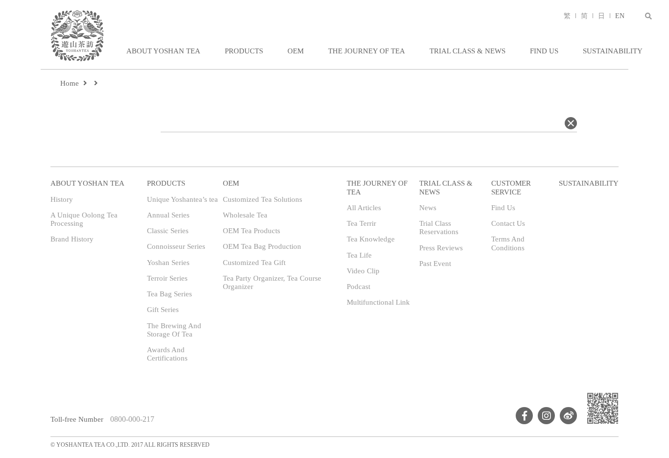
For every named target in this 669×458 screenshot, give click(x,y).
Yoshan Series (168, 262)
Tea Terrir (361, 223)
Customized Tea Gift (254, 262)
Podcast (358, 286)
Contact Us (508, 223)
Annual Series (168, 215)
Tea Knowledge (371, 239)
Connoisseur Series (176, 246)
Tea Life (359, 255)
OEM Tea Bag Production (262, 246)
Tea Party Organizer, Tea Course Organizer (272, 282)
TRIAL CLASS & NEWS (467, 51)
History (61, 199)
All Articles (364, 208)
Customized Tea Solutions (262, 199)
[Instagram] (546, 415)
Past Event (435, 263)
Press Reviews (441, 248)
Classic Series (168, 231)
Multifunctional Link (378, 302)
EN (619, 16)
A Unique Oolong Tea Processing (84, 219)
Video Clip (363, 271)
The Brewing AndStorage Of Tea (174, 330)
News (427, 208)
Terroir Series (167, 278)
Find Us (544, 51)
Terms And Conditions (508, 243)
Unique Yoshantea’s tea (182, 199)
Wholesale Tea (245, 215)
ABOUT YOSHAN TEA (163, 51)
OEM (295, 51)
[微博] (568, 415)
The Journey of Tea (366, 51)
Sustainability (613, 51)
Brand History (72, 239)
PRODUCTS (244, 51)
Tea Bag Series (169, 294)
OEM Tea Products (251, 231)
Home (69, 83)
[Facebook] (524, 415)
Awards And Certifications (167, 354)
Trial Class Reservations (438, 227)
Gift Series (163, 309)
